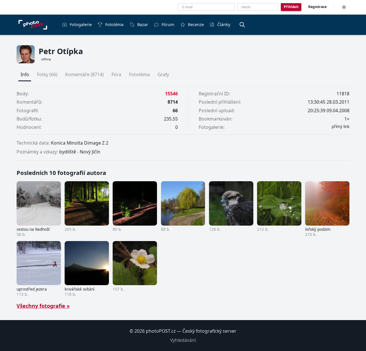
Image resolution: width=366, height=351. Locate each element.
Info (25, 74)
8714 (173, 102)
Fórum (168, 24)
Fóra (116, 74)
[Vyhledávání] (242, 24)
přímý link (340, 126)
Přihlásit (291, 6)
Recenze (196, 24)
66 (175, 110)
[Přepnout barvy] (344, 7)
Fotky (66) (47, 74)
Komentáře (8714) (84, 74)
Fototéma (114, 24)
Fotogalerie (81, 24)
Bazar (142, 24)
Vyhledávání (183, 340)
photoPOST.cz (161, 331)
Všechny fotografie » (43, 305)
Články (223, 24)
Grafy (163, 74)
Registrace (317, 6)
